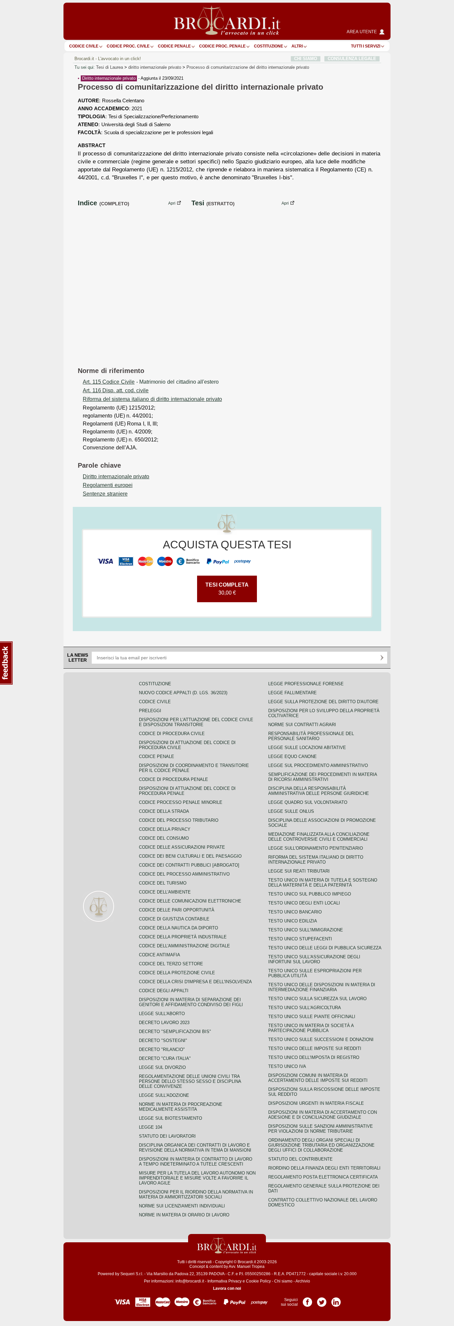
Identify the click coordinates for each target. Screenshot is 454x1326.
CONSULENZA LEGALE (352, 58)
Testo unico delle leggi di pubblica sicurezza (325, 947)
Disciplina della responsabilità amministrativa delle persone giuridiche (318, 791)
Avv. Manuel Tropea (247, 1266)
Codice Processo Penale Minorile (180, 802)
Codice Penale (174, 46)
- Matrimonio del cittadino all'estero (151, 382)
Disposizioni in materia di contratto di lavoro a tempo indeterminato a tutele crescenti (195, 1162)
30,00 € (227, 589)
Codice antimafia (159, 954)
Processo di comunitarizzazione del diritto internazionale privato (247, 67)
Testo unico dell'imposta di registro (313, 1057)
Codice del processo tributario (178, 820)
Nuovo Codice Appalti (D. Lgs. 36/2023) (183, 692)
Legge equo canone (292, 756)
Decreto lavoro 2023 (164, 1022)
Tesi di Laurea (109, 67)
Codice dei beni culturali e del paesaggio (190, 856)
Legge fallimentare (292, 692)
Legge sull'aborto (162, 1013)
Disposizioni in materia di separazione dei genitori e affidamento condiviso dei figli (191, 1002)
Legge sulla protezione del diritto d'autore (323, 701)
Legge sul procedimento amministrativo (318, 765)
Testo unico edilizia (292, 920)
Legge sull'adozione (164, 1095)
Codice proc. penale (222, 46)
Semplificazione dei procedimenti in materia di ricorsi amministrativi (322, 777)
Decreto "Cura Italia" (165, 1058)
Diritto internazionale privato (109, 78)
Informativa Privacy (224, 1281)
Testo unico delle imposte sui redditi (314, 1048)
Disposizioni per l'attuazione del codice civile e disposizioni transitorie (196, 722)
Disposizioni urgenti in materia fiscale (316, 1103)
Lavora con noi (227, 1288)
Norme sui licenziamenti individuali (182, 1205)
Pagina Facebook (307, 1299)
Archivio (302, 1281)
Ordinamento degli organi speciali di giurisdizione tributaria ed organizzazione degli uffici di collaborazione (321, 1145)
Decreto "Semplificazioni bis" (175, 1031)
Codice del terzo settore (171, 963)
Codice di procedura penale (173, 779)
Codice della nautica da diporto (178, 927)
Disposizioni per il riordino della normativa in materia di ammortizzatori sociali (196, 1194)
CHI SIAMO (305, 58)
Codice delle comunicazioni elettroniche (190, 901)
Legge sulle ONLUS (291, 811)
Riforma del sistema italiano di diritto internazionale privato (315, 860)
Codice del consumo (164, 838)
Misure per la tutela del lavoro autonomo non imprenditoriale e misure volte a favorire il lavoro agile (197, 1178)
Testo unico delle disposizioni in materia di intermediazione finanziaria (321, 987)
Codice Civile (83, 46)
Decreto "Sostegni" (163, 1040)
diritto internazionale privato (154, 67)
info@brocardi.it (189, 1281)
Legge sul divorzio (162, 1067)
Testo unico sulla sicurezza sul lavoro (317, 998)
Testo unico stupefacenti (300, 938)
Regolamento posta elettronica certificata (323, 1177)
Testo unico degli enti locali (304, 902)
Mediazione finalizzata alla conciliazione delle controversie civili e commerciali (319, 837)
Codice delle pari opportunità (176, 909)
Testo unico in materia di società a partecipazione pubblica (311, 1028)
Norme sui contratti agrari (302, 724)
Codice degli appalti (163, 990)
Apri (171, 203)
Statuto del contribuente (300, 1159)
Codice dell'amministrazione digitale (184, 945)
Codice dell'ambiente (165, 892)
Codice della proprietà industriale (183, 936)
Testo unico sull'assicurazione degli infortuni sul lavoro (314, 959)
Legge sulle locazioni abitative (307, 747)
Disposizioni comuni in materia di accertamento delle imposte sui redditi (318, 1078)
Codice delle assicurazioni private (182, 847)
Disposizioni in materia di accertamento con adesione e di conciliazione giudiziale (322, 1115)
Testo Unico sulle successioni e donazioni (321, 1039)
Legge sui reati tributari (299, 871)
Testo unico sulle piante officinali (311, 1016)
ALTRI (297, 46)
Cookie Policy (258, 1281)
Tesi (197, 203)
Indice (87, 203)
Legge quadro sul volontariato (307, 802)
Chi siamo (283, 1281)
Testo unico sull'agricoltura (304, 1007)
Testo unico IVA (287, 1066)
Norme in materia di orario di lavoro (184, 1214)
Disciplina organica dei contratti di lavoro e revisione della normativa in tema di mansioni (195, 1148)
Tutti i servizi (365, 46)
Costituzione (268, 46)
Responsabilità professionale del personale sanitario (311, 736)
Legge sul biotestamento (170, 1118)
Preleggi (150, 710)
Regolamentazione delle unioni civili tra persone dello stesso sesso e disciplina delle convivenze (190, 1081)
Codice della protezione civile (177, 972)
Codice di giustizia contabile (174, 918)
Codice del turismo (162, 883)
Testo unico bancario (295, 911)
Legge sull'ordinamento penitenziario (315, 848)
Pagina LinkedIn (336, 1299)
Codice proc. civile (128, 46)
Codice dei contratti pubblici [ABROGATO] (189, 865)
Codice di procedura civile (172, 733)
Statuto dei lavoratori (167, 1136)
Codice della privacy (164, 829)
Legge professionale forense (306, 683)
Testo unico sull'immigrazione (305, 929)
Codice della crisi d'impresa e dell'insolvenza (195, 981)
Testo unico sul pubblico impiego (309, 894)
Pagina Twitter (321, 1299)
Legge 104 (150, 1127)
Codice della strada (164, 811)
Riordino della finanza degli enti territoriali (324, 1168)
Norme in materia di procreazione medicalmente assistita (180, 1107)
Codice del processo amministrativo (184, 874)
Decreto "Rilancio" (162, 1049)
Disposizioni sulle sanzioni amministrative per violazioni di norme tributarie (320, 1129)
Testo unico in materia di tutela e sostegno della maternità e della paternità (322, 883)
